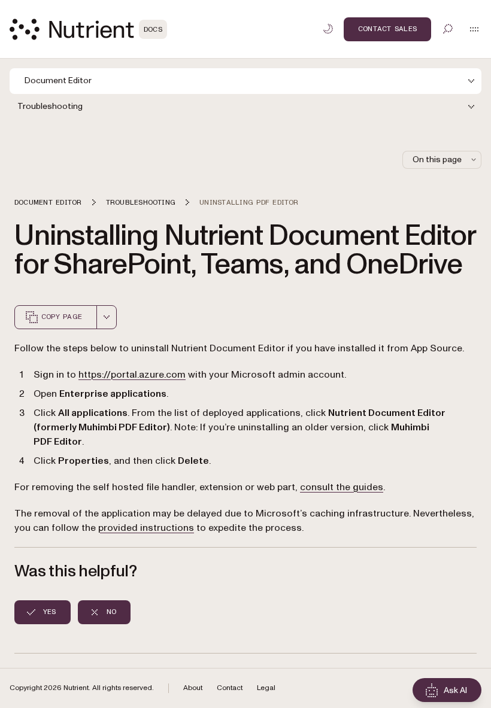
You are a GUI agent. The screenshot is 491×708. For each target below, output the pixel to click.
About (192, 688)
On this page (437, 159)
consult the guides (341, 487)
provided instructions (146, 527)
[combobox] (106, 317)
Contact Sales (387, 28)
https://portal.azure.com (132, 374)
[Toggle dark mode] (328, 29)
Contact (230, 688)
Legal (266, 688)
